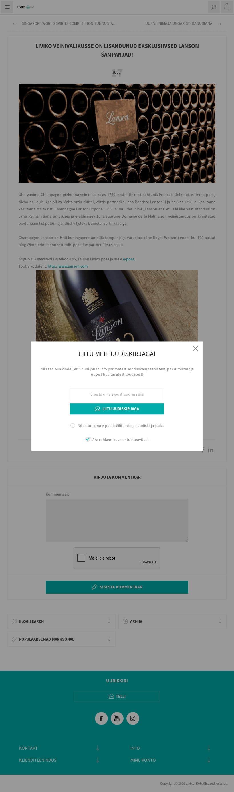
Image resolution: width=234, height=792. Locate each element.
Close (195, 348)
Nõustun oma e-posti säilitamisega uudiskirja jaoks (121, 425)
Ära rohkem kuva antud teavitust (120, 439)
